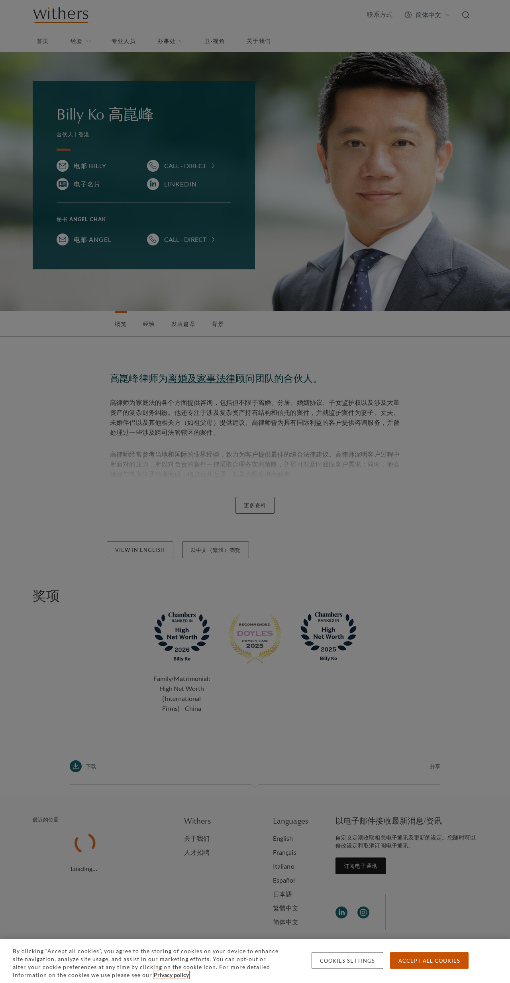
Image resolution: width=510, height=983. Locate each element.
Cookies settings (347, 960)
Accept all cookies (429, 960)
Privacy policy (171, 974)
